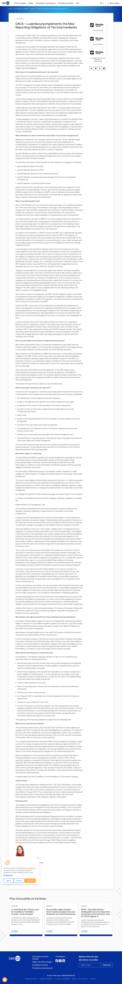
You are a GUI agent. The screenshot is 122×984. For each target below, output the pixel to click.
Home (10, 9)
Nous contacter (83, 979)
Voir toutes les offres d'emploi (40, 958)
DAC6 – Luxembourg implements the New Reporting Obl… (49, 9)
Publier (30, 3)
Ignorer (8, 880)
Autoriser (30, 880)
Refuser (19, 880)
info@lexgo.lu (60, 957)
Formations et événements (46, 3)
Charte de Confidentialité (62, 979)
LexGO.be (92, 979)
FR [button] (101, 3)
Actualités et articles (66, 3)
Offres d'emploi (20, 3)
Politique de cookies (31, 979)
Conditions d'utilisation (46, 979)
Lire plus (14, 931)
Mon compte (114, 3)
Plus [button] (77, 3)
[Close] (37, 858)
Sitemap (74, 979)
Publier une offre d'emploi (42, 962)
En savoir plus (8, 875)
